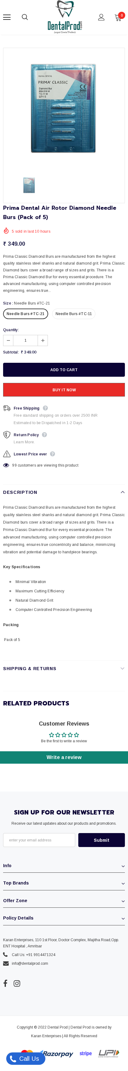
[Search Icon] (31, 17)
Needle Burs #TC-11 (74, 314)
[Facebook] (5, 983)
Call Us (28, 1058)
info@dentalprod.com (30, 963)
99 (14, 465)
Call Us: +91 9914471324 (33, 955)
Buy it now (64, 390)
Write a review (64, 757)
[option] (64, 108)
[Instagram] (17, 983)
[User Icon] (101, 17)
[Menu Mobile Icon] (7, 17)
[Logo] (65, 17)
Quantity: (11, 330)
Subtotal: (11, 352)
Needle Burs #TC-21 (26, 314)
